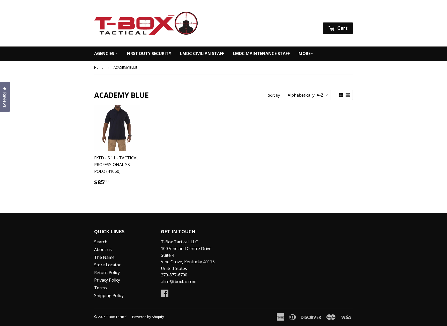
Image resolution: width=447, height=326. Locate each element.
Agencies (104, 53)
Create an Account (336, 15)
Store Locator (107, 265)
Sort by (274, 95)
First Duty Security (149, 53)
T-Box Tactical (116, 316)
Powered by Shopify (148, 316)
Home (98, 67)
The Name (104, 257)
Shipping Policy (109, 295)
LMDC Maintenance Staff (261, 53)
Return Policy (107, 272)
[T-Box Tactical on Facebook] (165, 295)
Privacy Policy (107, 280)
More (304, 53)
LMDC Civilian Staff (202, 53)
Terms (100, 288)
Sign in (304, 15)
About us (103, 249)
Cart (342, 28)
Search (100, 242)
